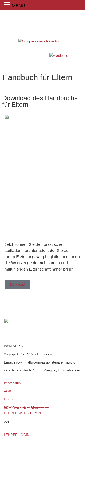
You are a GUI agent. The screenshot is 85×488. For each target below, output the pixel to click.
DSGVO (10, 399)
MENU (18, 5)
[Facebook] (8, 301)
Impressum (12, 383)
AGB (7, 391)
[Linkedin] (20, 301)
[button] (8, 5)
